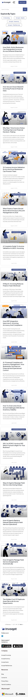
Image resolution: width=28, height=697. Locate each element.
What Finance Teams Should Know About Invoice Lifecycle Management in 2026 (14, 210)
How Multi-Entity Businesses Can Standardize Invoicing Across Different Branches (13, 49)
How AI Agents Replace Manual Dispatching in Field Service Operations (13, 522)
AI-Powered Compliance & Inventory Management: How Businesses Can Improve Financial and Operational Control (13, 366)
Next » (21, 624)
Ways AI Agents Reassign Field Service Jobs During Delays (14, 484)
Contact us (4, 642)
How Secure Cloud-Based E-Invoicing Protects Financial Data (13, 89)
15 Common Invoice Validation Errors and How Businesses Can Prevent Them (14, 169)
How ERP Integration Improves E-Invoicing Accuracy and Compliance (12, 323)
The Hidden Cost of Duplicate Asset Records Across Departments (14, 601)
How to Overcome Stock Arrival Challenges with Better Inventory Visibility (14, 408)
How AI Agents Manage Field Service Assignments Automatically (13, 562)
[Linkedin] (2, 636)
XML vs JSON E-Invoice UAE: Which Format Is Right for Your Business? (14, 445)
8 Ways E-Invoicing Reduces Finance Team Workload (13, 285)
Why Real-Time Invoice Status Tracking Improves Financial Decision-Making (14, 130)
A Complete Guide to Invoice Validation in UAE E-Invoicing (13, 247)
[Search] (25, 9)
